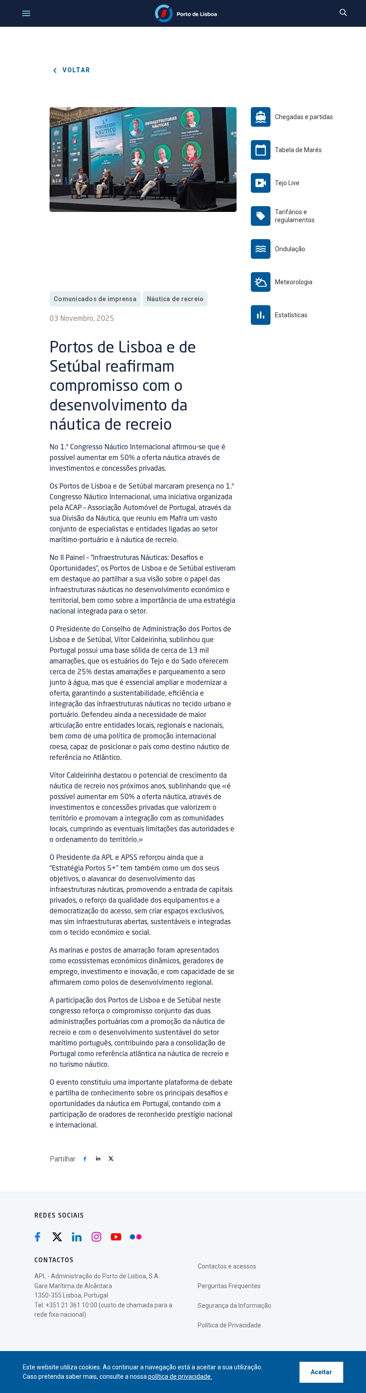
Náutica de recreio (175, 299)
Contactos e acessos (227, 1266)
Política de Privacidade (229, 1325)
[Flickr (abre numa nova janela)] (136, 1237)
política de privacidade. (180, 1376)
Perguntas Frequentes (229, 1285)
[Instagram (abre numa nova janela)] (96, 1237)
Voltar (75, 70)
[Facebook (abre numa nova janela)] (37, 1237)
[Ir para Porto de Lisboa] (186, 13)
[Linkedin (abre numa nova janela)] (77, 1237)
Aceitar (321, 1372)
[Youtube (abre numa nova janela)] (116, 1237)
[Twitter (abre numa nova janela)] (57, 1237)
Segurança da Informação (234, 1305)
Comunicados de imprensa (95, 299)
